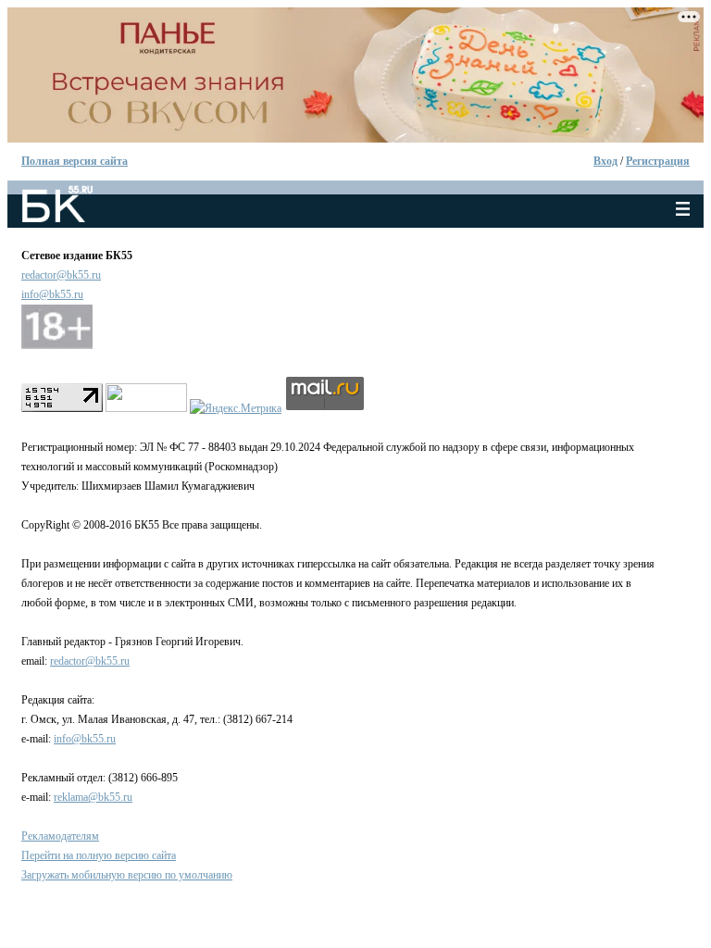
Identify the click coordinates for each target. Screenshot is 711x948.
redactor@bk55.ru (61, 274)
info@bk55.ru (52, 294)
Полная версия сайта (74, 161)
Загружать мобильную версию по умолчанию (126, 874)
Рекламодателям (60, 836)
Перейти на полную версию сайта (98, 855)
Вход (605, 161)
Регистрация (658, 161)
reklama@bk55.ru (93, 797)
